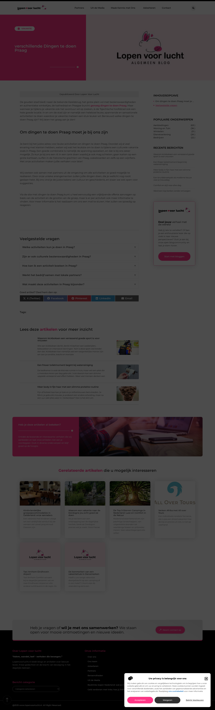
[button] (206, 678)
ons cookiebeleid (175, 691)
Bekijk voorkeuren (195, 700)
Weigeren (167, 700)
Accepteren (140, 700)
